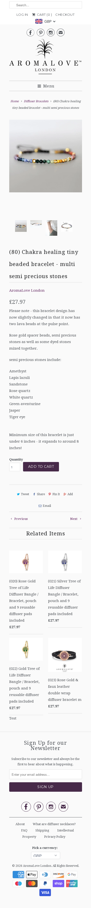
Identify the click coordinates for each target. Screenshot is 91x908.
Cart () (44, 14)
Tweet (25, 494)
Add (70, 494)
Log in (22, 14)
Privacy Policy (54, 836)
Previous (21, 519)
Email (47, 506)
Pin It (56, 494)
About (20, 824)
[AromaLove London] (45, 58)
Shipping (42, 830)
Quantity (16, 459)
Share (41, 494)
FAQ (24, 830)
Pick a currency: (45, 848)
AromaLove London (27, 290)
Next (74, 519)
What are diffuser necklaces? (54, 824)
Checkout (64, 14)
